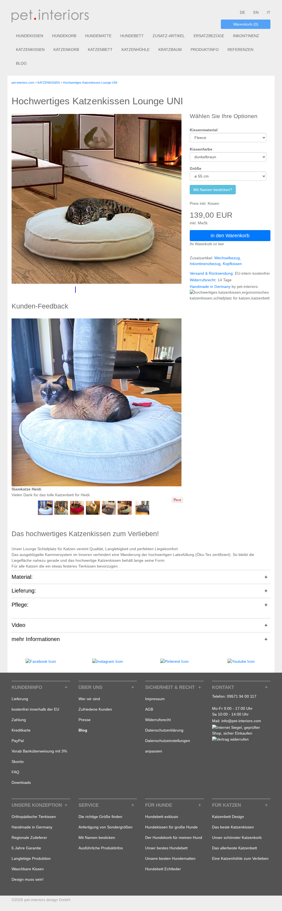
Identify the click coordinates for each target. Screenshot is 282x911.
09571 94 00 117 (241, 696)
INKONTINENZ (246, 36)
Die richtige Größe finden (100, 816)
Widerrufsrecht (202, 280)
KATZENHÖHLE (135, 49)
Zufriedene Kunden (95, 709)
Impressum (155, 699)
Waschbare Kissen (28, 869)
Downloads (21, 782)
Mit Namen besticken (96, 837)
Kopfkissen (232, 263)
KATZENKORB (66, 49)
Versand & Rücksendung (211, 273)
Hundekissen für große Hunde (171, 827)
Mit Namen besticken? (212, 189)
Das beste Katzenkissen (233, 827)
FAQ (15, 772)
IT (268, 12)
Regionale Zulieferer (29, 837)
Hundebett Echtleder (163, 869)
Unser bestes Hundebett (166, 848)
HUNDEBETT (132, 36)
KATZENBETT (100, 49)
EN (256, 12)
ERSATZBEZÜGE (209, 36)
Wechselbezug (227, 258)
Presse (84, 720)
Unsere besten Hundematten (170, 858)
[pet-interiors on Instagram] (107, 661)
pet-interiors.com (23, 82)
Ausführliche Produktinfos (100, 848)
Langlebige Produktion (31, 858)
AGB (149, 709)
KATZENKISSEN (30, 49)
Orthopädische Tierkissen (34, 816)
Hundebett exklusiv (161, 816)
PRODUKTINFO (205, 49)
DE (242, 12)
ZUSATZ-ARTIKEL (169, 36)
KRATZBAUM (170, 49)
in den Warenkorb (230, 235)
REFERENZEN (240, 49)
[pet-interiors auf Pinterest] (174, 661)
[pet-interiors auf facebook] (41, 661)
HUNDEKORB (64, 36)
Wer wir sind (89, 699)
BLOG (21, 63)
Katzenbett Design (228, 816)
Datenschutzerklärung (164, 730)
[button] (45, 508)
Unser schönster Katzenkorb (237, 837)
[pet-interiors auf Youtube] (241, 661)
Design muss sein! (28, 879)
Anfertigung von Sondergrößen (105, 827)
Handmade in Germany (210, 286)
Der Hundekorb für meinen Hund (173, 837)
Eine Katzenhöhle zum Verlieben (240, 858)
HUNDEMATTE (98, 36)
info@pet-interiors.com (241, 721)
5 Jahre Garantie (26, 848)
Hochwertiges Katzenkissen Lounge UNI (90, 82)
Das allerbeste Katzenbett (234, 848)
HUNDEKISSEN (29, 36)
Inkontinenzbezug (205, 263)
